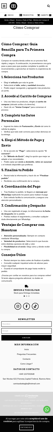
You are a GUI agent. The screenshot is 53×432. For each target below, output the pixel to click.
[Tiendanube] (26, 397)
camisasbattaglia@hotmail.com (26, 383)
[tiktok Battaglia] (35, 306)
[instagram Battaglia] (17, 306)
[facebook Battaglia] (26, 306)
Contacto (26, 359)
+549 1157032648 (26, 374)
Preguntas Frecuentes (26, 354)
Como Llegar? (26, 364)
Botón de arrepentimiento (27, 413)
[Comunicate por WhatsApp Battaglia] (46, 409)
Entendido (26, 427)
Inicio (26, 34)
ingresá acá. (26, 408)
